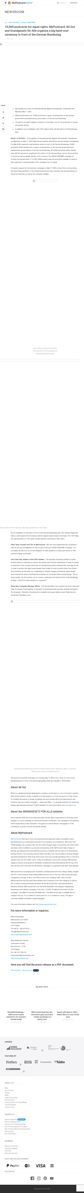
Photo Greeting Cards (12, 1122)
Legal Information (11, 1098)
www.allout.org (70, 805)
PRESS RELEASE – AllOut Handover (21, 970)
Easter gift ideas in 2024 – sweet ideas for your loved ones (68, 1014)
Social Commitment (29, 22)
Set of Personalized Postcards (16, 1127)
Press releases (14, 22)
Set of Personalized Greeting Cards (17, 1129)
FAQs (6, 1095)
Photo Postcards (15, 1119)
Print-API (8, 1151)
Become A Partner (11, 1146)
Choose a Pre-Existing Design (15, 1124)
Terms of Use (9, 1107)
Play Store (48, 895)
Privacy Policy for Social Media (16, 1102)
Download (36, 970)
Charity (7, 1093)
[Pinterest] (3, 123)
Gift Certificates (10, 1134)
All (6, 22)
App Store (24, 895)
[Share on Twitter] (3, 118)
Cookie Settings (10, 1105)
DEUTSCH (73, 3)
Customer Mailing (11, 1148)
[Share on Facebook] (3, 112)
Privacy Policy (10, 1100)
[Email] (3, 129)
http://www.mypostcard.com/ (46, 904)
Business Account (11, 1153)
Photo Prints (9, 1131)
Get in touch (9, 1090)
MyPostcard (15, 839)
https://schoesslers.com (19, 958)
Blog (6, 1088)
